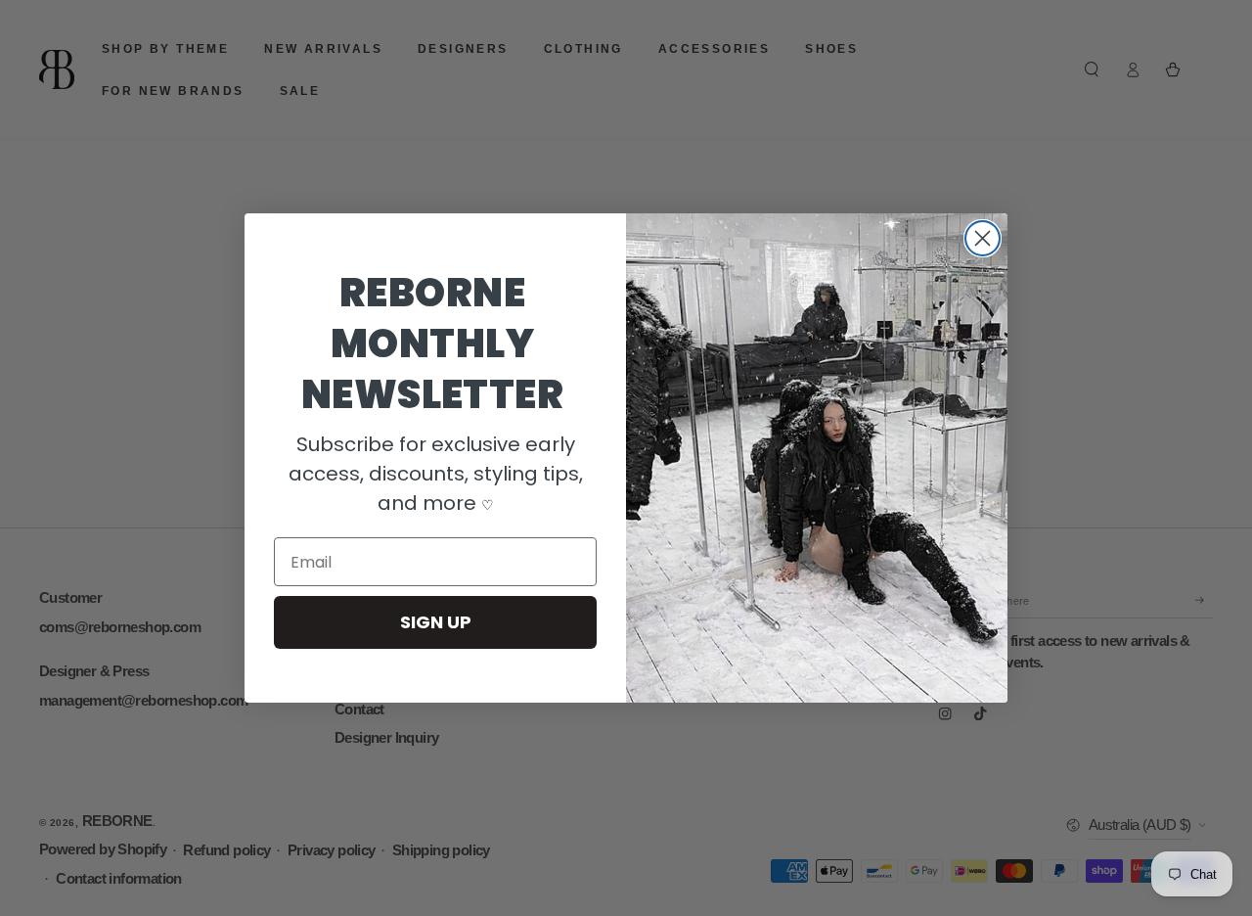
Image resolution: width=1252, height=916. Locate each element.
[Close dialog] (982, 238)
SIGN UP (435, 622)
